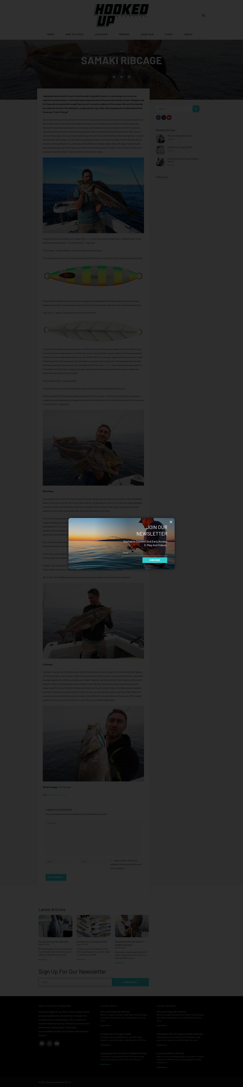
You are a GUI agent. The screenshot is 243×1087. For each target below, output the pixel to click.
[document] (121, 543)
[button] (171, 521)
